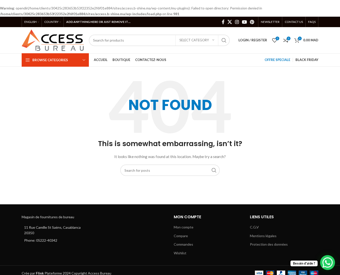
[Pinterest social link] (252, 22)
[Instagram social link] (236, 22)
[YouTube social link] (244, 22)
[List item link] (56, 240)
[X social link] (229, 22)
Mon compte (183, 227)
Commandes (183, 244)
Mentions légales (263, 236)
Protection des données (269, 244)
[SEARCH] (224, 40)
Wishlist (180, 253)
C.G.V (254, 227)
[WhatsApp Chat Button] (327, 262)
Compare (181, 236)
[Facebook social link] (223, 22)
